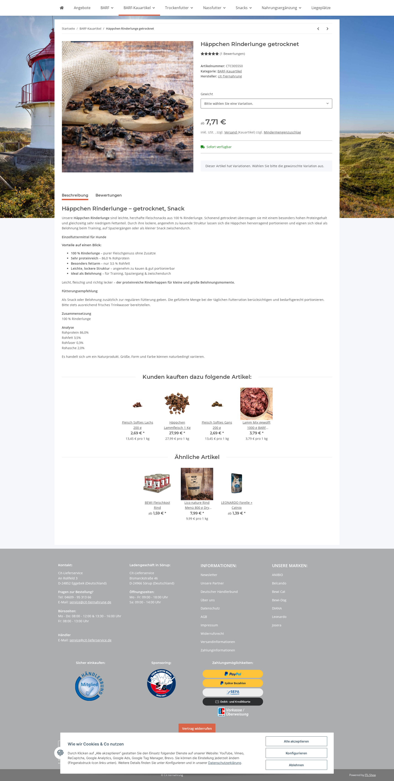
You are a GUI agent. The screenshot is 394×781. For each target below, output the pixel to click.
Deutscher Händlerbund (219, 591)
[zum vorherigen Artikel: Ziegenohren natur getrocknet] (318, 28)
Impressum (209, 625)
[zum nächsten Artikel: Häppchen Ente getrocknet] (327, 28)
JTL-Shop (370, 775)
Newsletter (209, 575)
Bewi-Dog (279, 600)
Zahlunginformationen (218, 650)
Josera (276, 625)
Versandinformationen (218, 642)
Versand (231, 132)
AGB (204, 617)
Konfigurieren (296, 753)
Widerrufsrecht (212, 633)
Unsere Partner (212, 583)
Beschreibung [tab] (75, 195)
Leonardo (279, 617)
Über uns (208, 600)
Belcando (279, 583)
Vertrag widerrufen (197, 728)
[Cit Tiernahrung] (61, 8)
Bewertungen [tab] (109, 195)
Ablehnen (296, 765)
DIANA (277, 608)
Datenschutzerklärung (224, 763)
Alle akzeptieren (296, 741)
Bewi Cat (278, 591)
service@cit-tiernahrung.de (90, 602)
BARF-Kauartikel (230, 71)
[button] (266, 103)
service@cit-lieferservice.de (90, 640)
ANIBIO (277, 575)
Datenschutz (210, 608)
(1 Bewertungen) (232, 53)
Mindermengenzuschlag (282, 132)
